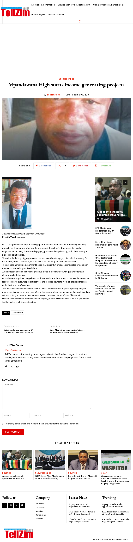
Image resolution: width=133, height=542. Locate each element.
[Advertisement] (66, 48)
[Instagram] (10, 505)
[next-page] (125, 182)
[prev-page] (119, 182)
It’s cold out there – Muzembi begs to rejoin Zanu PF (106, 244)
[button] (80, 21)
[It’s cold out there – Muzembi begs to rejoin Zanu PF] (125, 244)
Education (17, 312)
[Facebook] (6, 366)
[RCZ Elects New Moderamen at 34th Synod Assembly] (125, 231)
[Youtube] (17, 366)
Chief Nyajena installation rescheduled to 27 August (107, 275)
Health (104, 473)
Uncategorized (66, 79)
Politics (6, 473)
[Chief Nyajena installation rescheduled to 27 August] (125, 275)
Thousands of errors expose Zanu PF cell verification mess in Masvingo (105, 290)
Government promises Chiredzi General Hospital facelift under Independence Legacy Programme (106, 260)
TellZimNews (53, 95)
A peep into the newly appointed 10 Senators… (112, 213)
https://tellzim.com (13, 350)
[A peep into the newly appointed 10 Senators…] (113, 199)
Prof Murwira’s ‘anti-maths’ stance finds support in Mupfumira (67, 331)
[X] (11, 366)
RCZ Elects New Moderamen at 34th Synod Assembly (104, 230)
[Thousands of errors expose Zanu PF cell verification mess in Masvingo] (125, 290)
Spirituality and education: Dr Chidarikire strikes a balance (19, 331)
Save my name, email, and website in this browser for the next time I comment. (42, 423)
